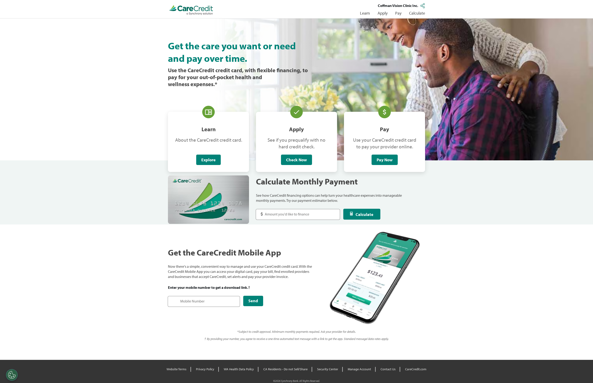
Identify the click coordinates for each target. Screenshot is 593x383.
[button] (423, 5)
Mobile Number (182, 299)
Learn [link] (365, 13)
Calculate (364, 214)
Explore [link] (208, 159)
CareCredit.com (415, 369)
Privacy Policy (205, 369)
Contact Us (388, 369)
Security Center (327, 369)
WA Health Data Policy (239, 369)
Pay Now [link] (385, 159)
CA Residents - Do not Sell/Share (285, 369)
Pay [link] (398, 13)
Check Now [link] (296, 159)
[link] (191, 10)
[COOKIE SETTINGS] (12, 375)
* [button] (216, 84)
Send (253, 300)
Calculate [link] (417, 13)
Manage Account (359, 369)
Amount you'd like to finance (283, 212)
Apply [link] (383, 13)
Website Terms (176, 369)
